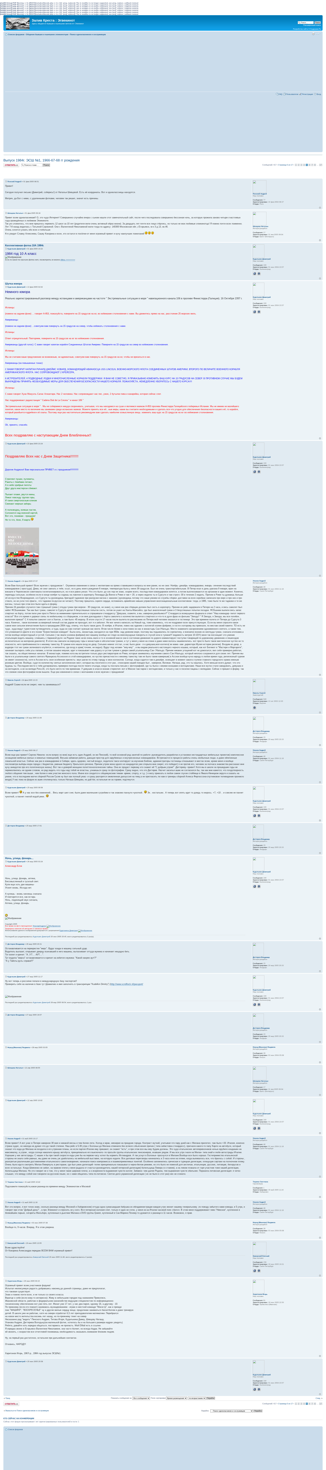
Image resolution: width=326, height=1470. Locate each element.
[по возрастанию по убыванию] (201, 1398)
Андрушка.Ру (315, 29)
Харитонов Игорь (14, 1281)
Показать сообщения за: (121, 1398)
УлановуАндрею (39, 926)
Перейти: (205, 1411)
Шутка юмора (13, 283)
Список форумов (16, 34)
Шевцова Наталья (15, 213)
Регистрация (307, 94)
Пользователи (292, 94)
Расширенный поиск (312, 25)
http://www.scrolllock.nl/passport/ (127, 984)
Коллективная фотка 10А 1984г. (24, 245)
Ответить (7, 164)
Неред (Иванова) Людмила (18, 1047)
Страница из (285, 165)
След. (318, 1398)
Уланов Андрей (13, 581)
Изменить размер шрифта (318, 33)
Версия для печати (313, 33)
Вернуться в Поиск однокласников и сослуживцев (27, 1411)
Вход (319, 94)
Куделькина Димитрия (68, 930)
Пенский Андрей (14, 181)
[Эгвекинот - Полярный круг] (18, 23)
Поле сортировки (158, 1398)
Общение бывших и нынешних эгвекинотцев (47, 34)
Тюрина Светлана (15, 1182)
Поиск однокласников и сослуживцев (88, 34)
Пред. (7, 1398)
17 (321, 165)
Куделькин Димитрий (16, 249)
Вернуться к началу (320, 208)
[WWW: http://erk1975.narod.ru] (254, 1270)
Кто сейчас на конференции (18, 1418)
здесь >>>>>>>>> (67, 260)
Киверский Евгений (15, 1243)
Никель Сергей (13, 680)
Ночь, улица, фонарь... (19, 858)
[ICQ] (259, 273)
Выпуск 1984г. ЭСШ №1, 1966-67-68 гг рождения (41, 160)
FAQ (280, 94)
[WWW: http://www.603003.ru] (254, 273)
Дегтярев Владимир (15, 718)
